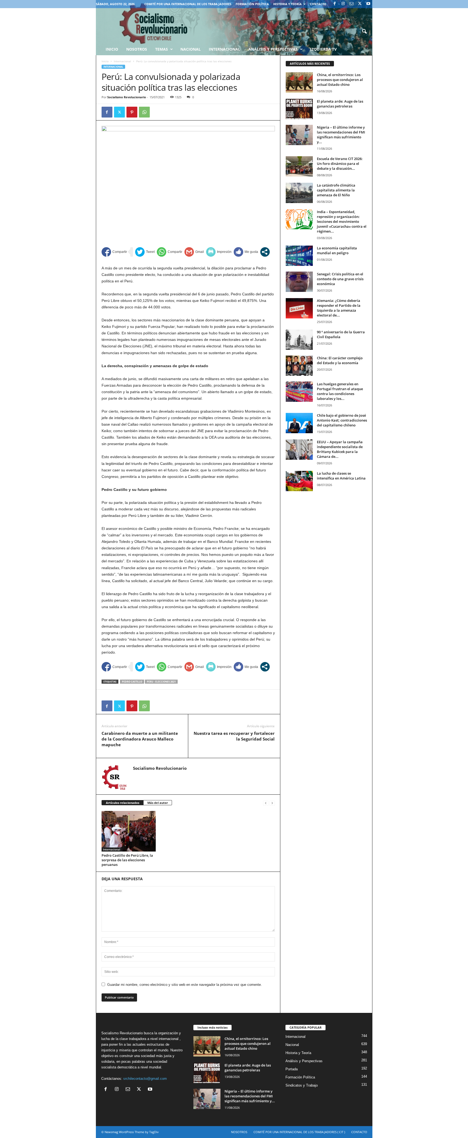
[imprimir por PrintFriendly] (219, 252)
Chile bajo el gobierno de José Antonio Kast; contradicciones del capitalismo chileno (342, 420)
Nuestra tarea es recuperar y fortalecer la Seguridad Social (234, 736)
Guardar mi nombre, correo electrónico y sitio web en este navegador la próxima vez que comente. (184, 985)
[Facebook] (335, 4)
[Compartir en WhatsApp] (169, 252)
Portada (291, 1069)
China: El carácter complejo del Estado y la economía (340, 360)
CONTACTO (318, 4)
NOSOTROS (239, 1132)
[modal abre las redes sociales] (265, 252)
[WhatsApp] (144, 112)
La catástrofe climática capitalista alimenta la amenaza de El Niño (336, 190)
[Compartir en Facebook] (114, 252)
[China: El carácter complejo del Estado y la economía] (299, 366)
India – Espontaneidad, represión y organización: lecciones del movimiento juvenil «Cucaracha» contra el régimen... (341, 221)
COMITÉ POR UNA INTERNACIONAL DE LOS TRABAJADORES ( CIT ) (299, 1132)
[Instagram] (343, 4)
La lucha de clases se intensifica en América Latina (341, 476)
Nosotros (136, 49)
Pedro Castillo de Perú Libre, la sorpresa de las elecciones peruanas (127, 860)
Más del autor (157, 803)
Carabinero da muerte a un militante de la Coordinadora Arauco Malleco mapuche (140, 739)
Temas (161, 49)
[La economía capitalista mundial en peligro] (299, 256)
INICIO (112, 49)
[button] (364, 32)
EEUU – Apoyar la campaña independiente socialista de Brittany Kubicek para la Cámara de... (340, 449)
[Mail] (351, 4)
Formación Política (252, 4)
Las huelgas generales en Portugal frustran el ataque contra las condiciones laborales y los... (340, 391)
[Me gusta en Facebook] (246, 252)
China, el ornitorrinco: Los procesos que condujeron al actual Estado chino (340, 79)
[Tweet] (145, 252)
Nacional (190, 49)
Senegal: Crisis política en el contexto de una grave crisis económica (340, 279)
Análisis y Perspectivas (273, 49)
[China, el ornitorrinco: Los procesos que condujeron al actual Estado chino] (299, 82)
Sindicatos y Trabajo (301, 1085)
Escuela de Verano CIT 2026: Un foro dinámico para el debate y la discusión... (340, 163)
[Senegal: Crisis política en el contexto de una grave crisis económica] (299, 282)
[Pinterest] (131, 112)
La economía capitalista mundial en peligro (337, 250)
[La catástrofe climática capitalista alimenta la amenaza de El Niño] (299, 193)
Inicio (105, 61)
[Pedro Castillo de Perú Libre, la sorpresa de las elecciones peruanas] (129, 831)
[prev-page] (265, 803)
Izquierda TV (323, 49)
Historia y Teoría (287, 4)
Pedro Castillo (132, 681)
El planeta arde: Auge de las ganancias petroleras (340, 104)
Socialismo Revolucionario (126, 97)
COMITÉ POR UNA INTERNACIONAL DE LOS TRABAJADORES (187, 4)
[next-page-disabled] (272, 803)
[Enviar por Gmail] (194, 252)
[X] (360, 4)
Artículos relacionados (122, 803)
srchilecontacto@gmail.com (145, 1079)
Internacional (224, 49)
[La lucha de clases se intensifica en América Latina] (299, 481)
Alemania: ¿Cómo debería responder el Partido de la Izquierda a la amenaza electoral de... (338, 308)
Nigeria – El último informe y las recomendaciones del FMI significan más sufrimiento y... (341, 134)
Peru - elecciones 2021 (161, 681)
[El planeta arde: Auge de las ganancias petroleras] (299, 109)
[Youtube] (368, 4)
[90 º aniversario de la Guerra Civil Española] (299, 340)
